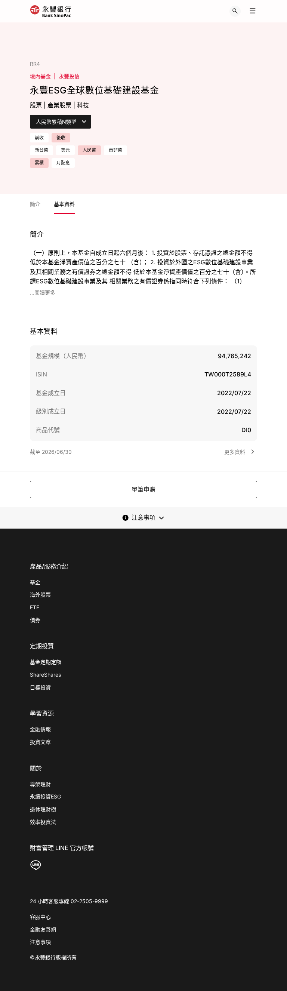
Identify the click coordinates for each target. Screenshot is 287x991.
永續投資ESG (45, 796)
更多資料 (234, 452)
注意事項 (40, 942)
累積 (39, 163)
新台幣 (41, 150)
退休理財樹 (43, 809)
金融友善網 (43, 929)
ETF (34, 607)
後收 (60, 138)
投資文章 (40, 742)
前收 (39, 138)
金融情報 (40, 729)
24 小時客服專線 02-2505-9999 (69, 901)
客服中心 (40, 917)
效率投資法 (43, 822)
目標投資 (40, 687)
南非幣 (115, 150)
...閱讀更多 (42, 292)
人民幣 (89, 150)
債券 (35, 620)
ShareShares (45, 674)
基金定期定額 (45, 662)
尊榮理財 (40, 784)
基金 (35, 582)
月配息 (63, 163)
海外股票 (40, 594)
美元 (65, 150)
